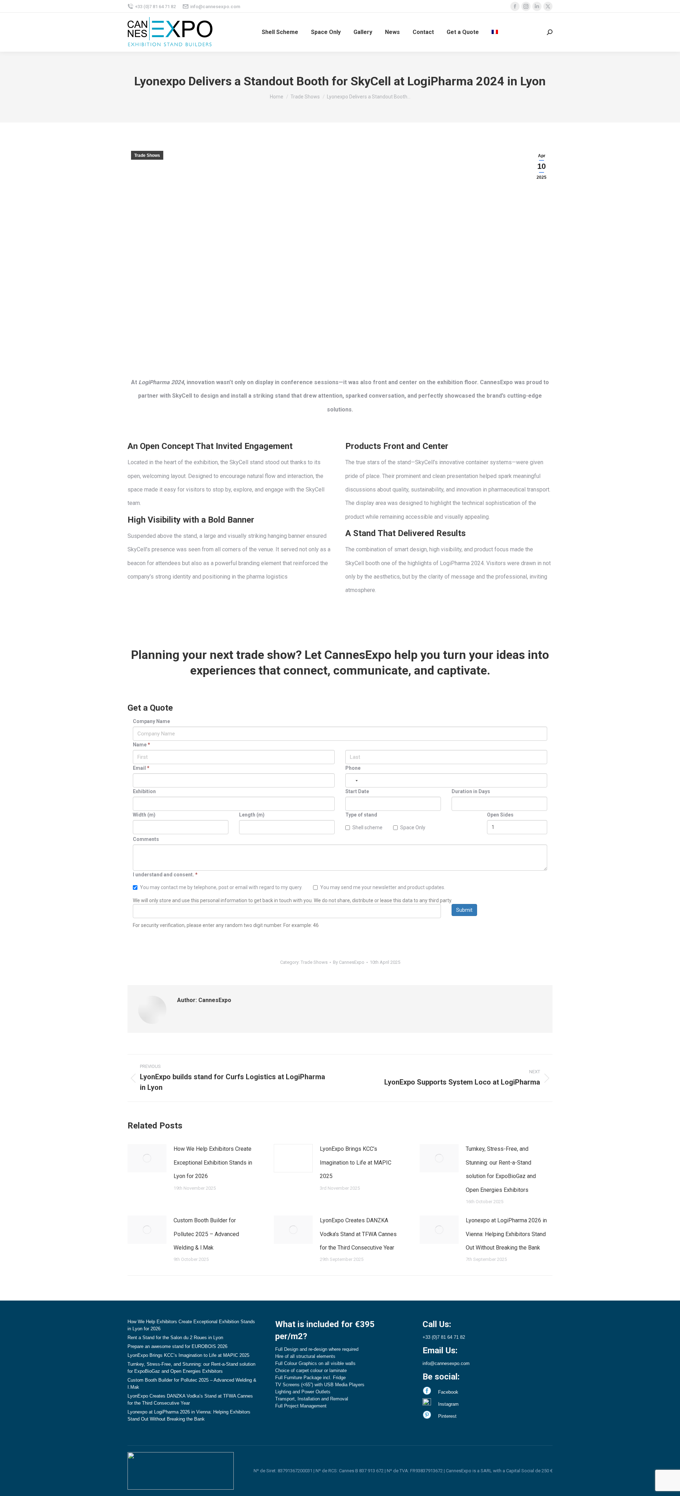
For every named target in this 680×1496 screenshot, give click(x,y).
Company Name (151, 721)
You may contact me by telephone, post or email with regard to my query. (221, 887)
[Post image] (147, 1158)
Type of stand (361, 815)
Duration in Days (471, 791)
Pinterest (447, 1416)
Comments (146, 839)
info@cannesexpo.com (215, 6)
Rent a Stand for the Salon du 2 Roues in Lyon (175, 1337)
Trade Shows (147, 155)
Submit (464, 910)
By (348, 962)
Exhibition (144, 791)
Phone (353, 768)
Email (141, 768)
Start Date (357, 791)
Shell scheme (367, 827)
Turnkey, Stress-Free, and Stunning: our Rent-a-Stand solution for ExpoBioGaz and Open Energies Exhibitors (501, 1169)
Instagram (448, 1404)
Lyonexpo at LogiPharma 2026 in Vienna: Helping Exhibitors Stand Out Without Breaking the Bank (506, 1234)
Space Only (412, 827)
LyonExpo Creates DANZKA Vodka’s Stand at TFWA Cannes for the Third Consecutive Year (358, 1234)
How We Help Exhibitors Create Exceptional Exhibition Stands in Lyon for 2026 (213, 1162)
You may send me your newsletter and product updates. (382, 887)
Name (141, 744)
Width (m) (144, 815)
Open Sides (500, 815)
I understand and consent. (165, 874)
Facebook (448, 1392)
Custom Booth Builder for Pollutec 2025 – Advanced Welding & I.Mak (206, 1234)
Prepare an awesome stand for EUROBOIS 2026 (177, 1346)
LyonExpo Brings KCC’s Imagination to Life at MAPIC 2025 (355, 1162)
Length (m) (252, 815)
